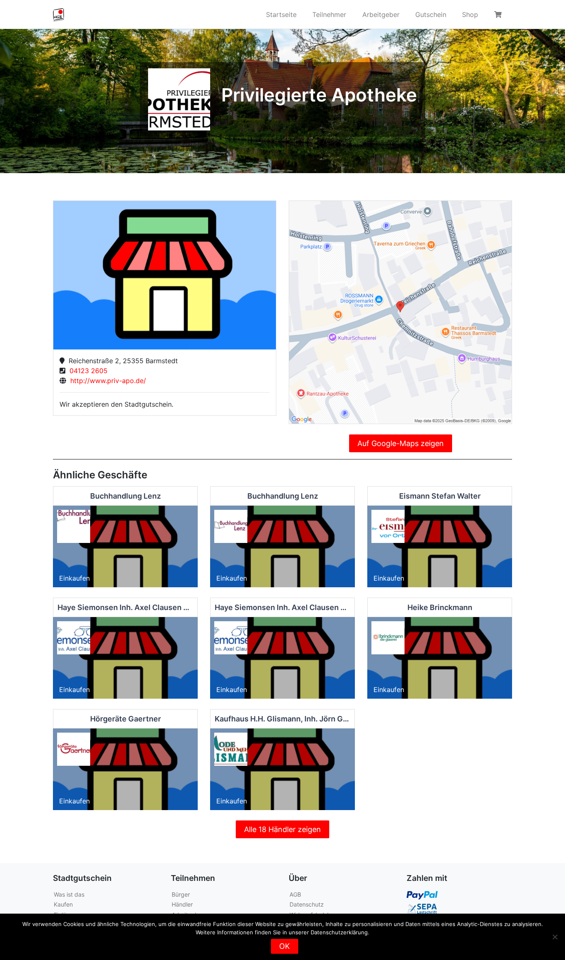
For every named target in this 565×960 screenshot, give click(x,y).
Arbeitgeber (381, 14)
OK (284, 946)
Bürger (181, 894)
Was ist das (69, 894)
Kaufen (63, 904)
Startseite (281, 14)
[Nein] (555, 937)
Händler (182, 904)
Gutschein (430, 14)
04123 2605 (86, 371)
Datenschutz (307, 904)
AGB (295, 894)
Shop (470, 14)
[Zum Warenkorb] (499, 14)
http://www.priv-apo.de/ (106, 380)
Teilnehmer (329, 14)
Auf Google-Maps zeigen (400, 443)
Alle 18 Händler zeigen (282, 829)
